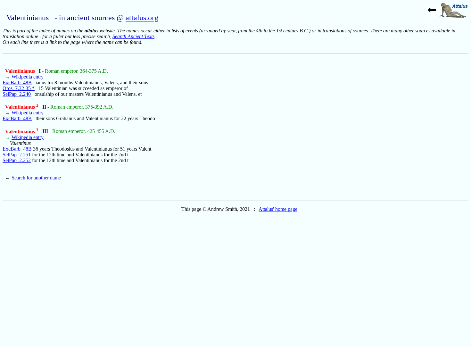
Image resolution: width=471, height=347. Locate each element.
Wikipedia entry (28, 76)
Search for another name (36, 177)
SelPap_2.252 (17, 160)
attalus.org (142, 17)
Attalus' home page (278, 209)
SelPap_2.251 (17, 154)
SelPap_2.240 (17, 94)
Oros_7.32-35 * (19, 88)
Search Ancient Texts (133, 36)
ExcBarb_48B (17, 82)
